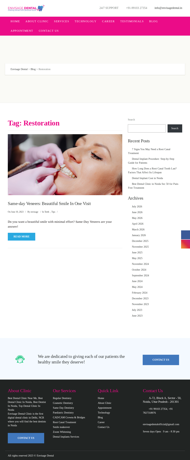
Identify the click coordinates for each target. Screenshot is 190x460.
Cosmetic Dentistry (63, 403)
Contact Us (49, 30)
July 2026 (137, 206)
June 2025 (137, 252)
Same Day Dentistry (63, 407)
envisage (34, 212)
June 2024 (137, 281)
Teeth (47, 212)
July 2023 (137, 310)
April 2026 (137, 223)
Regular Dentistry (62, 398)
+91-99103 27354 (136, 7)
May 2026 (137, 218)
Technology (85, 21)
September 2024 (140, 275)
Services (61, 21)
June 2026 (137, 212)
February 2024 (139, 292)
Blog (153, 21)
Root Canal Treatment (64, 422)
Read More (22, 236)
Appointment (22, 30)
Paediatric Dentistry (63, 412)
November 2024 (140, 264)
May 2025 (137, 258)
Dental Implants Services (66, 436)
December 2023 (140, 298)
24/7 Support (109, 7)
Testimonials (132, 21)
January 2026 (139, 235)
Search (131, 119)
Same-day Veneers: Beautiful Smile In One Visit (49, 203)
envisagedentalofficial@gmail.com (161, 424)
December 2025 (140, 241)
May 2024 (137, 287)
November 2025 (140, 246)
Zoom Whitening (62, 432)
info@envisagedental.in (168, 7)
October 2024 (139, 269)
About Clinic (36, 21)
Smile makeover (61, 427)
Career (108, 21)
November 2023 (140, 304)
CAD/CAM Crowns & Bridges (69, 417)
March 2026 (138, 229)
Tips (53, 212)
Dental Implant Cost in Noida (147, 178)
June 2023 (137, 315)
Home (15, 21)
